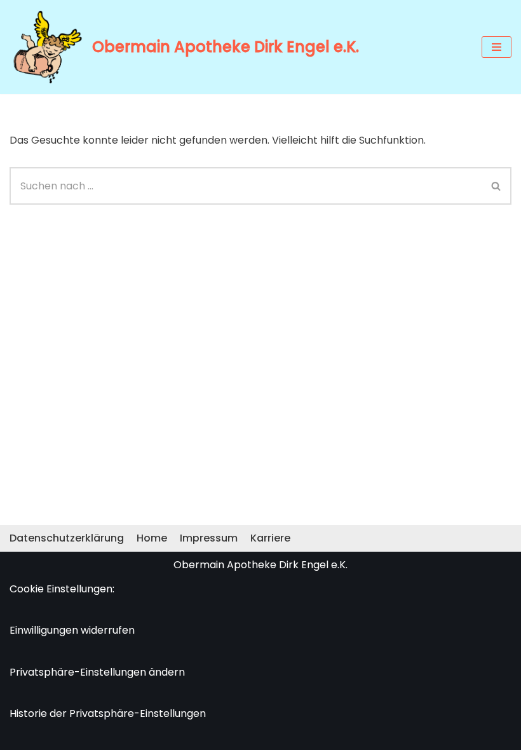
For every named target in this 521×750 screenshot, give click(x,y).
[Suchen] (496, 186)
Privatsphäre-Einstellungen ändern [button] (97, 672)
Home (152, 538)
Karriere (270, 538)
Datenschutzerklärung (67, 538)
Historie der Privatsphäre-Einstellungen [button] (108, 713)
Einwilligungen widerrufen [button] (72, 630)
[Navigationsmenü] (496, 47)
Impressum (209, 538)
